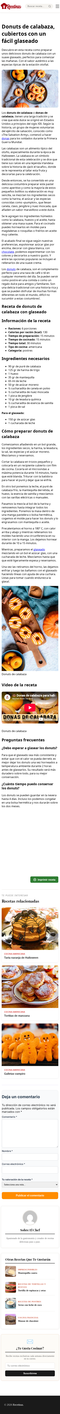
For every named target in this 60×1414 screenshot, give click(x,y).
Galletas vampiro (14, 1073)
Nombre (7, 1151)
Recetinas (18, 1404)
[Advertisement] (30, 829)
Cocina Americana (14, 953)
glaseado (39, 549)
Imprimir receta (46, 879)
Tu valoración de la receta (17, 1179)
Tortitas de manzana (17, 1015)
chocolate (8, 252)
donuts (11, 269)
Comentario (9, 1116)
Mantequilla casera (27, 1273)
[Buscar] (49, 6)
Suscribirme (30, 1373)
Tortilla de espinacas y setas (32, 1290)
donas (6, 138)
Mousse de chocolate (28, 1321)
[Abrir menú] (57, 6)
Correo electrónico (13, 1164)
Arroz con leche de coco (30, 1305)
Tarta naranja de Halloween (21, 957)
